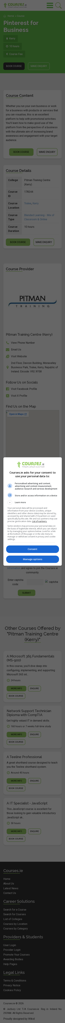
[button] (33, 502)
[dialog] (32, 511)
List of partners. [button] (39, 521)
